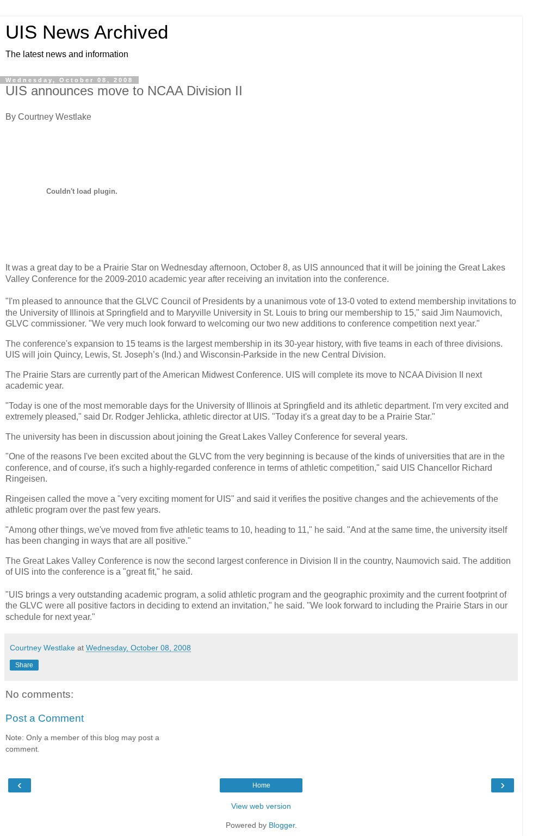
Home (261, 785)
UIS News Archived (86, 32)
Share (24, 665)
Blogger (282, 825)
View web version (261, 806)
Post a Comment (44, 718)
